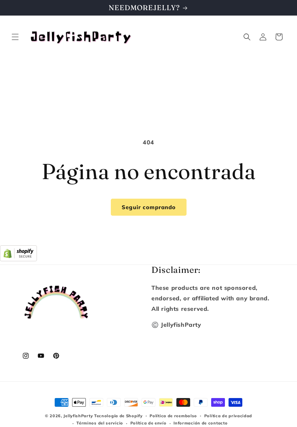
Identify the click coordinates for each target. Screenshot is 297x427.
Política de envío (148, 423)
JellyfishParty (78, 415)
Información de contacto (200, 423)
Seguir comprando (149, 207)
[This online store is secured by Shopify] (18, 259)
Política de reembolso (173, 415)
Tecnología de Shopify (118, 415)
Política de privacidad (228, 415)
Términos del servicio (99, 423)
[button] (15, 37)
